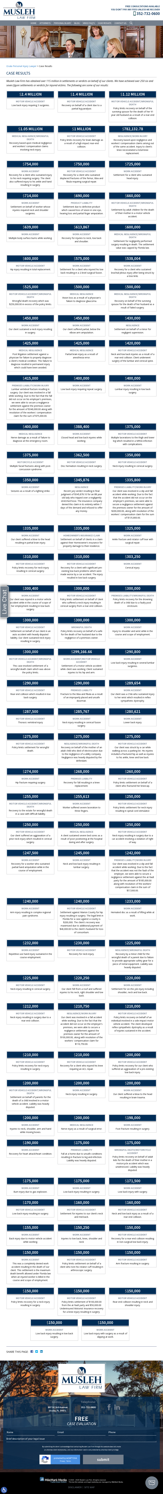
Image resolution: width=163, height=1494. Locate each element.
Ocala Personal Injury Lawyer (21, 66)
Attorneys (45, 23)
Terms (68, 1461)
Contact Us (120, 23)
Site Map (89, 1487)
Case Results (104, 23)
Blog (77, 23)
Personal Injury (62, 23)
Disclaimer (75, 1487)
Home (33, 23)
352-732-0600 (148, 13)
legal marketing (93, 1482)
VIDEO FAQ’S (89, 23)
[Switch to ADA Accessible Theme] (4, 1490)
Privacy (62, 1461)
